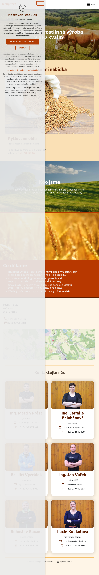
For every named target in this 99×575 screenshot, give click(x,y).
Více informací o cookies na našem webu (22, 70)
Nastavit (22, 48)
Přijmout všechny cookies (23, 42)
